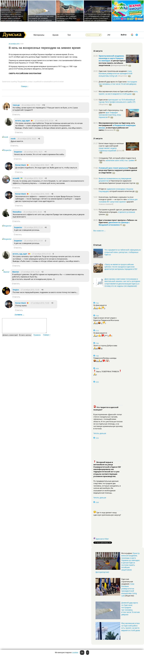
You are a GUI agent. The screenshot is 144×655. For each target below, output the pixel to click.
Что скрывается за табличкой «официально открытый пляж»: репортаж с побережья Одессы (122, 252)
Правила (37, 335)
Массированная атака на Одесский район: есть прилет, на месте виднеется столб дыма (130, 626)
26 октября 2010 (14, 44)
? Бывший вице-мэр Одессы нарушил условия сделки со (118, 170)
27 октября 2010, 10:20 (30, 272)
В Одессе (102, 189)
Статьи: (97, 244)
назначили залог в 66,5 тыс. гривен (119, 160)
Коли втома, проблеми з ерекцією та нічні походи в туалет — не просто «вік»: (116, 198)
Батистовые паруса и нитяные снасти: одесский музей (111, 144)
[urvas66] (6, 183)
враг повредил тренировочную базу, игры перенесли (110, 114)
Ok (82, 652)
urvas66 (16, 178)
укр (109, 34)
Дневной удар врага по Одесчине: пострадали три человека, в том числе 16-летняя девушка (41, 18)
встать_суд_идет (22, 120)
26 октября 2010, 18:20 (26, 138)
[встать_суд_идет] (9, 125)
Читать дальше (99, 433)
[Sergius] (6, 294)
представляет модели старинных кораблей (108, 149)
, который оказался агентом (122, 191)
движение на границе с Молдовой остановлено (114, 223)
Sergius (16, 290)
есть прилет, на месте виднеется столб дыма (118, 92)
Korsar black (20, 165)
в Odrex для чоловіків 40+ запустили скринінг (118, 200)
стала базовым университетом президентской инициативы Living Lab (115, 73)
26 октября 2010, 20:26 (32, 212)
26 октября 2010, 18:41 (40, 165)
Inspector (18, 152)
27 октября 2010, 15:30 (30, 290)
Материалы (39, 35)
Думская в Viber (102, 539)
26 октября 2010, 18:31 (33, 152)
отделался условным (126, 212)
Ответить (16, 114)
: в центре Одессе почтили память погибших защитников (112, 62)
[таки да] (6, 109)
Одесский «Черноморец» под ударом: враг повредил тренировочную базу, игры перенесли (66, 17)
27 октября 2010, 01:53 (41, 254)
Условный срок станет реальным (113, 168)
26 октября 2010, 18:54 (33, 178)
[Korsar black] (9, 169)
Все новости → (99, 230)
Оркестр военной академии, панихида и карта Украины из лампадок (111, 58)
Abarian (15, 272)
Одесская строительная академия (113, 71)
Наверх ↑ (24, 86)
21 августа (97, 138)
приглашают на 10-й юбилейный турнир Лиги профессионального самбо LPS (117, 100)
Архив (55, 35)
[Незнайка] (6, 216)
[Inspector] (6, 150)
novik (13, 138)
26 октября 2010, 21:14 (33, 227)
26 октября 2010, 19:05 (40, 194)
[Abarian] (6, 272)
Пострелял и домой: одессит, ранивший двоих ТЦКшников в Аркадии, (118, 210)
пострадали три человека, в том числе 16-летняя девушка (118, 82)
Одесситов (103, 99)
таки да (16, 105)
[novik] (5, 137)
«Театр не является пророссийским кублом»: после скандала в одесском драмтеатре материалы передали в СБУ (120, 266)
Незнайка (17, 212)
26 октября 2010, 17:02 (31, 105)
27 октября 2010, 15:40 (40, 303)
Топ (69, 35)
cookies (75, 652)
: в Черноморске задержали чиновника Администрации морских (117, 182)
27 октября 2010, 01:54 (44, 120)
